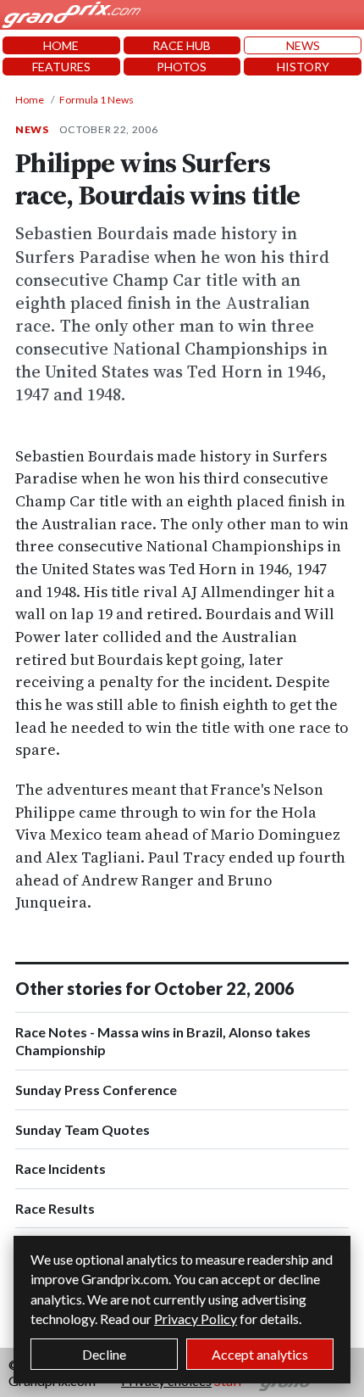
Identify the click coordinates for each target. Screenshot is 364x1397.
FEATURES (61, 66)
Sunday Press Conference (96, 1089)
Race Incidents (60, 1168)
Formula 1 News (96, 99)
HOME (61, 45)
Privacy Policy (195, 1318)
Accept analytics (260, 1354)
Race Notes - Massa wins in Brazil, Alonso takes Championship (163, 1041)
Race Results (55, 1208)
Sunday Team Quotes (82, 1129)
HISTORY (303, 66)
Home (29, 99)
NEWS (303, 45)
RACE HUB (181, 45)
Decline (104, 1354)
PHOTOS (182, 66)
